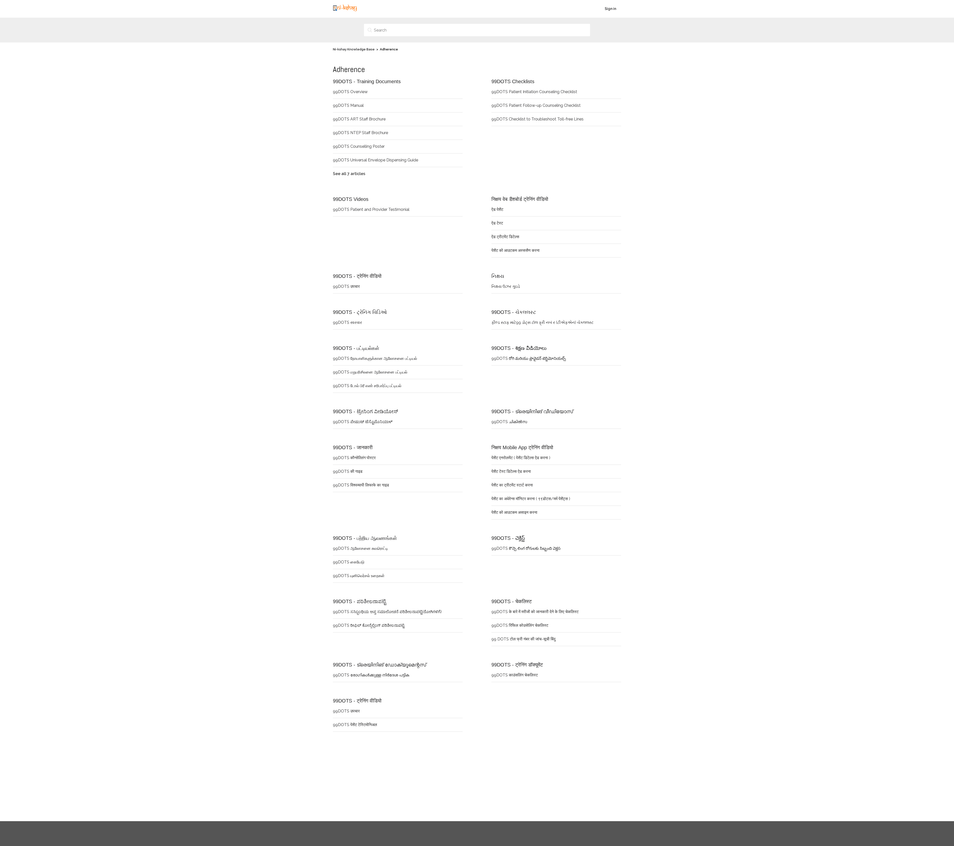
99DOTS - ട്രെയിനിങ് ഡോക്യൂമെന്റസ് (379, 664)
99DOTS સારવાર (347, 322)
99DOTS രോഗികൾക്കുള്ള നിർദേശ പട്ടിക (371, 675)
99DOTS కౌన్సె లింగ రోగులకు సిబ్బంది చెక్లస (525, 548)
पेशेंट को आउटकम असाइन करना (514, 512)
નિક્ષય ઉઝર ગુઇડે (505, 286)
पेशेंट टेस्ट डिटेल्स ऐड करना (511, 471)
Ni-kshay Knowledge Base (354, 49)
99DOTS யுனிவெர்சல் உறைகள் (359, 575)
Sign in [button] (610, 9)
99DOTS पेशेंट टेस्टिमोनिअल (355, 724)
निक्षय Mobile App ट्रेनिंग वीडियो (522, 447)
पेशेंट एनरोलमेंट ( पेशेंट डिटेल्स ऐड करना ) (520, 457)
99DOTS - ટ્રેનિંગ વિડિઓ (360, 312)
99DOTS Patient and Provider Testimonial (371, 209)
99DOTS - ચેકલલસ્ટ (513, 312)
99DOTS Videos (350, 199)
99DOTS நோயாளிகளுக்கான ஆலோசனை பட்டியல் (375, 358)
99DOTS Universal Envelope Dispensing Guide (375, 160)
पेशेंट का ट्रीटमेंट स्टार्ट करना (512, 485)
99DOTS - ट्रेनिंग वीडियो (357, 276)
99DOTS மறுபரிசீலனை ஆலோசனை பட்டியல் (370, 372)
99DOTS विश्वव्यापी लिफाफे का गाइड (361, 485)
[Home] (345, 11)
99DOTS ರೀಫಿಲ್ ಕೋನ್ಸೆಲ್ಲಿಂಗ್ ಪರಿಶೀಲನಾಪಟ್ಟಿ (368, 625)
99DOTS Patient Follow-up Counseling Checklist (536, 105)
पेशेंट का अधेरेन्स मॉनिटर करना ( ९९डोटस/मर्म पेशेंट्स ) (530, 498)
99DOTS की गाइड (347, 471)
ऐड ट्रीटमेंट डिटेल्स (505, 236)
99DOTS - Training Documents (367, 81)
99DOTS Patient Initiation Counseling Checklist (534, 91)
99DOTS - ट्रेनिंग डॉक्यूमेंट (517, 664)
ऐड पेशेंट (497, 209)
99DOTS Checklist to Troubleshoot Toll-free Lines (537, 119)
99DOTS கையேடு (348, 562)
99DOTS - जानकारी (353, 447)
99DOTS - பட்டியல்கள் (356, 348)
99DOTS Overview (350, 91)
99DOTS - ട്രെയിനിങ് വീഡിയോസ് (532, 411)
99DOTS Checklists (512, 81)
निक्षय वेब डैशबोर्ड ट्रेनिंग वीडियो (519, 199)
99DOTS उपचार (346, 286)
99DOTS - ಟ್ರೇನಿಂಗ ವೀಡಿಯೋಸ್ (365, 411)
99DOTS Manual (348, 105)
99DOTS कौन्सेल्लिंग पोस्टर (354, 457)
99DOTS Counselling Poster (359, 146)
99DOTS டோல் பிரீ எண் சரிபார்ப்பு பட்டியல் (367, 385)
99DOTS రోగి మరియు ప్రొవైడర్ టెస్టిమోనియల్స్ (528, 358)
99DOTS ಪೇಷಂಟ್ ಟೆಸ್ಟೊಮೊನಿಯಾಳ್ (363, 421)
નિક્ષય (497, 276)
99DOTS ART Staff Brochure (359, 119)
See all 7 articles (349, 173)
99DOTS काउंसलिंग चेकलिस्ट (514, 675)
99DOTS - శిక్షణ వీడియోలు (519, 348)
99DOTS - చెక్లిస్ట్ (508, 538)
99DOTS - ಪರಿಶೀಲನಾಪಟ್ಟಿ (359, 601)
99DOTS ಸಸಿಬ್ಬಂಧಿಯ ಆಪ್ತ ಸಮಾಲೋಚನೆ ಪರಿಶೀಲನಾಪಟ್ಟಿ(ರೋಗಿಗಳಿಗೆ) (387, 611)
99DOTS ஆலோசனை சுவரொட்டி (360, 548)
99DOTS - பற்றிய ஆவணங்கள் (365, 538)
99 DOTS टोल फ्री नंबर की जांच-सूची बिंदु (523, 639)
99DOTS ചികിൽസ (509, 421)
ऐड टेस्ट (497, 223)
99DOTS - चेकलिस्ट (511, 601)
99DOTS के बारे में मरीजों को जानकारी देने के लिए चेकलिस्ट (535, 611)
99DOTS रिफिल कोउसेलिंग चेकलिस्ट (519, 625)
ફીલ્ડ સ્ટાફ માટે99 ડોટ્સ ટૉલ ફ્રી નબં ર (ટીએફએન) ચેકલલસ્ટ (542, 322)
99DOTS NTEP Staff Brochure (360, 132)
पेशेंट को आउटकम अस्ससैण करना (515, 250)
